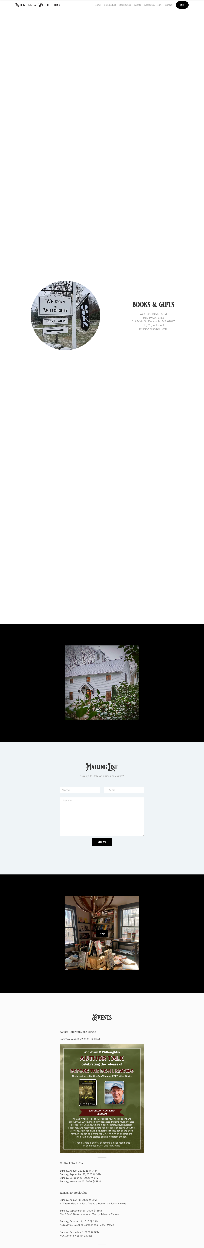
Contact (168, 5)
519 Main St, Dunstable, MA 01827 (153, 321)
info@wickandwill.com (153, 328)
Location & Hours (152, 5)
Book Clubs (125, 5)
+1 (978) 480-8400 (153, 325)
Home (98, 5)
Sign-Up (102, 841)
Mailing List (110, 5)
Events (137, 5)
